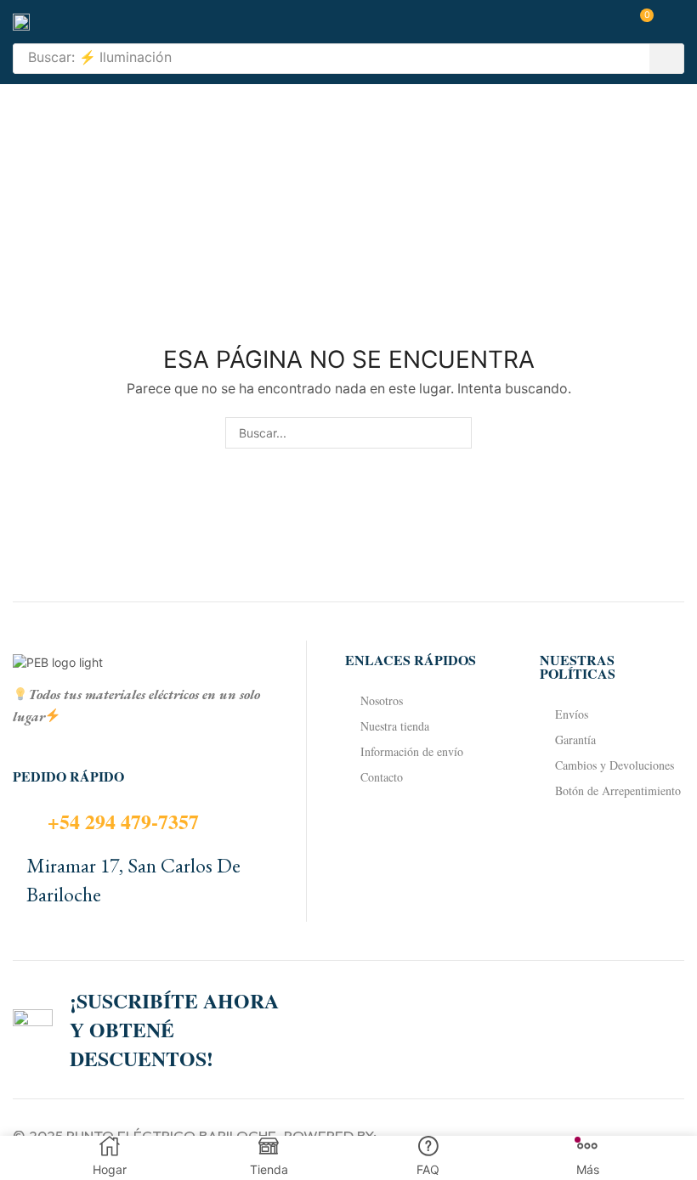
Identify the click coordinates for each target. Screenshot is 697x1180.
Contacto (381, 777)
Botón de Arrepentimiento (618, 790)
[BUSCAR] (456, 433)
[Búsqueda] (666, 58)
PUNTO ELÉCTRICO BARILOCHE (171, 1135)
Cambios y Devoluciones (614, 765)
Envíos (571, 714)
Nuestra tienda (394, 726)
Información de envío (411, 751)
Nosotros (381, 700)
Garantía (575, 739)
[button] (641, 21)
